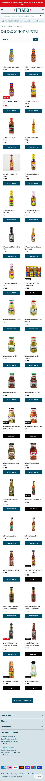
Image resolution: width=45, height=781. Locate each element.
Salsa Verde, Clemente (11, 67)
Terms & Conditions (34, 774)
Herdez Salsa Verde (10, 356)
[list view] (40, 39)
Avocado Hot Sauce (32, 681)
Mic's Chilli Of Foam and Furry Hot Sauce (33, 571)
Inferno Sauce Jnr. (31, 536)
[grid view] (35, 39)
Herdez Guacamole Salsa (11, 320)
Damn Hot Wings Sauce (11, 681)
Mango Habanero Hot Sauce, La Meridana (10, 607)
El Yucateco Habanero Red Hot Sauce (32, 211)
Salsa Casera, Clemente (11, 101)
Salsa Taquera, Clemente (33, 67)
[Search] (41, 15)
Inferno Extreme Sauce (11, 570)
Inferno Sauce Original (33, 499)
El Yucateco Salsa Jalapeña (9, 211)
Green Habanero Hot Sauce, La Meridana (10, 644)
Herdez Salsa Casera (10, 392)
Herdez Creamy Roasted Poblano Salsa (11, 428)
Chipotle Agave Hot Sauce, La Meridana (32, 644)
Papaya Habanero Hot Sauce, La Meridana (32, 607)
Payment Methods (20, 774)
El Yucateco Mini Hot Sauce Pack (32, 284)
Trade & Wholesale (6, 774)
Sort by (5, 39)
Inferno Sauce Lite (9, 536)
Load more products (22, 700)
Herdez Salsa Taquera (32, 392)
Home (3, 26)
